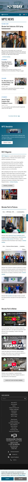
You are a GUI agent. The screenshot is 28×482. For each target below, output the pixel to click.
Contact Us (14, 454)
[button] (20, 14)
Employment (14, 411)
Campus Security (14, 421)
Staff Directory (14, 426)
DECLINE (20, 478)
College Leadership (14, 409)
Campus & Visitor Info (14, 407)
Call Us (14, 460)
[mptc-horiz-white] (5, 15)
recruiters (10, 295)
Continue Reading (14, 182)
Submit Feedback (15, 457)
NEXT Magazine (5, 156)
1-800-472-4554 (14, 443)
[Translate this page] (24, 15)
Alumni (14, 406)
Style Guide (14, 428)
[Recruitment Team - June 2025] (14, 293)
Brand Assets (14, 419)
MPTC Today (14, 416)
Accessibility (14, 404)
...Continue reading (6, 56)
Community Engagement (14, 423)
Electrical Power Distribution (15, 235)
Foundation (14, 412)
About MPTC (14, 402)
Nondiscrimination (15, 451)
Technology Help (14, 429)
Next (19, 116)
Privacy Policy (21, 475)
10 (16, 116)
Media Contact (14, 414)
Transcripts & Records (14, 431)
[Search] (25, 398)
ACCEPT (7, 478)
